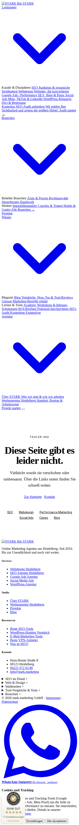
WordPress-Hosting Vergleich (30, 632)
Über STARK (19, 600)
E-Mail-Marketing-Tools (26, 636)
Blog (57, 517)
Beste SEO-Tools (21, 628)
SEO (10, 512)
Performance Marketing (56, 512)
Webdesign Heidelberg (25, 569)
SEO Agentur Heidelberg (27, 573)
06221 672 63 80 (21, 668)
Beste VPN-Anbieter (24, 640)
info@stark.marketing (24, 671)
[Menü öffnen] (23, 409)
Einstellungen (34, 821)
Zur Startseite (33, 497)
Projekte (7, 213)
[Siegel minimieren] (23, 798)
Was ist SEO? (19, 644)
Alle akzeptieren (57, 821)
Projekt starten (11, 408)
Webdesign (26, 512)
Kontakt (49, 497)
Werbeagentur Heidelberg (27, 604)
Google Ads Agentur (24, 576)
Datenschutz (10, 701)
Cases (43, 517)
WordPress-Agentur (23, 584)
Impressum (53, 698)
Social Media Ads (22, 580)
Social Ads (26, 517)
